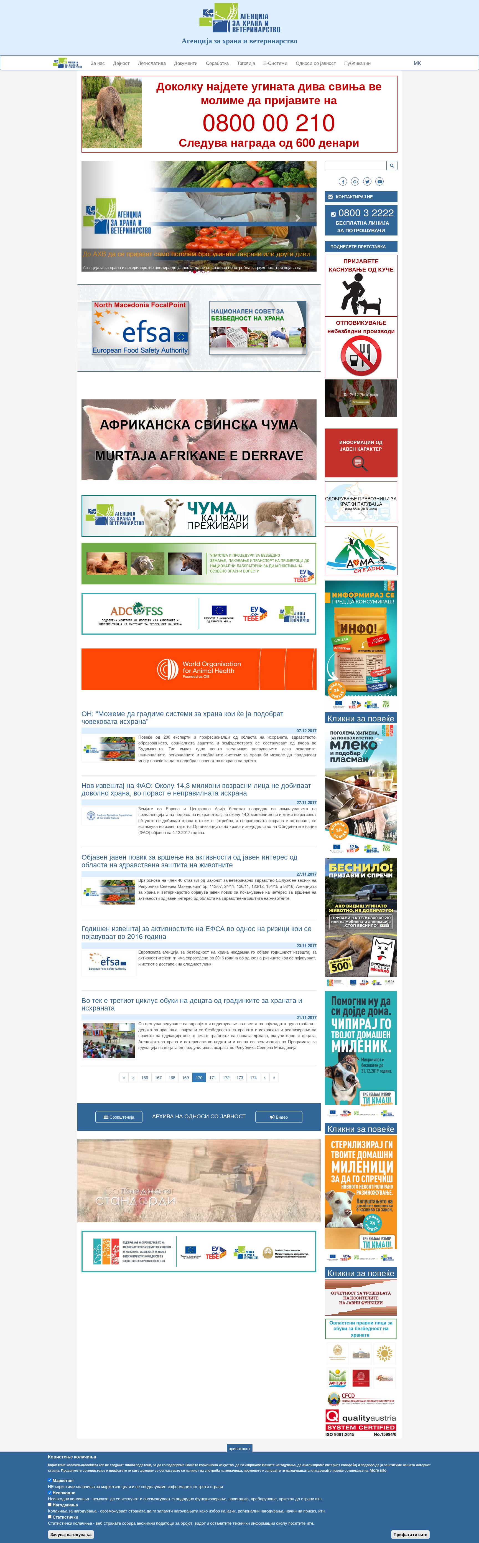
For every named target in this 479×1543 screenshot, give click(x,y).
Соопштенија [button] (121, 1117)
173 (241, 1077)
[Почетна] (69, 63)
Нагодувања (65, 1505)
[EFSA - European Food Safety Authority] (140, 328)
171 (214, 1077)
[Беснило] (361, 922)
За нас (98, 62)
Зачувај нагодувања (70, 1534)
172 (227, 1077)
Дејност (121, 62)
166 (146, 1077)
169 (187, 1077)
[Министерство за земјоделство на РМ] (384, 1353)
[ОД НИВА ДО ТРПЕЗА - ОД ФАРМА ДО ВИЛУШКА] (199, 1180)
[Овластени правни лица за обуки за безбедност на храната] (361, 1328)
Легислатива (152, 62)
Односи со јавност (316, 62)
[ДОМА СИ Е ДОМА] (361, 550)
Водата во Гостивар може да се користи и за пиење (162, 253)
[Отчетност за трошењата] (361, 1297)
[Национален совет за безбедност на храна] (257, 328)
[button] (99, 216)
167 (159, 1077)
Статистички (65, 1517)
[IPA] (198, 1251)
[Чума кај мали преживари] (198, 515)
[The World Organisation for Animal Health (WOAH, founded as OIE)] (199, 669)
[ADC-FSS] (198, 613)
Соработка (217, 62)
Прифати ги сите (410, 1534)
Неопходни (64, 1492)
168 (173, 1077)
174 (254, 1077)
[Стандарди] (361, 1422)
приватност (239, 1448)
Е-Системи (275, 62)
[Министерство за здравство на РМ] (338, 1353)
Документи (186, 62)
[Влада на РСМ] (361, 1377)
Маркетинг (63, 1480)
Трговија (246, 62)
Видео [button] (281, 1117)
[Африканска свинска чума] (199, 439)
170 (201, 1078)
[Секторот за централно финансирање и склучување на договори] (361, 1398)
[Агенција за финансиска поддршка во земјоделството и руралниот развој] (338, 1377)
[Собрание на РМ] (361, 1353)
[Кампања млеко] (361, 789)
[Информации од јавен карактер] (361, 453)
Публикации (357, 62)
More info (378, 1470)
